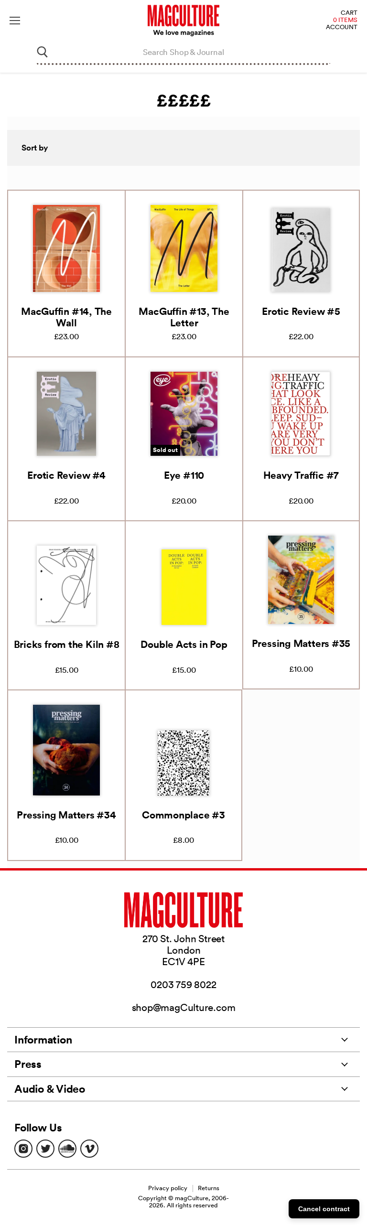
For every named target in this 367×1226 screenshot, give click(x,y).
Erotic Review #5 (301, 311)
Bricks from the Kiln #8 (66, 644)
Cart (349, 13)
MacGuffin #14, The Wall (66, 316)
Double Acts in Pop (183, 644)
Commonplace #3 (183, 814)
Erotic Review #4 (66, 475)
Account (341, 27)
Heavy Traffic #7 (301, 475)
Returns (208, 1188)
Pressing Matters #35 (301, 643)
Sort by (35, 147)
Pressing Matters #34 (66, 814)
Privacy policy (167, 1188)
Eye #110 (184, 475)
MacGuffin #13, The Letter (184, 316)
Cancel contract (324, 1209)
